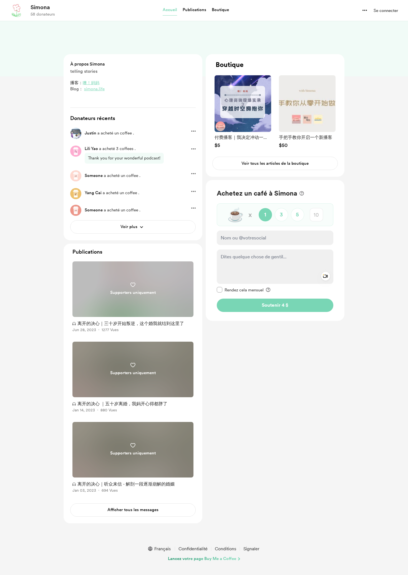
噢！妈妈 (91, 82)
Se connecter (386, 10)
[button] (170, 10)
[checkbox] (240, 289)
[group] (242, 111)
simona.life (94, 88)
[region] (275, 115)
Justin (90, 133)
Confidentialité (193, 548)
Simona (40, 7)
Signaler (251, 548)
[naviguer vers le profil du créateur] (17, 10)
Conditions (225, 548)
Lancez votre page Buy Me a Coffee (202, 558)
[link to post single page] (133, 297)
